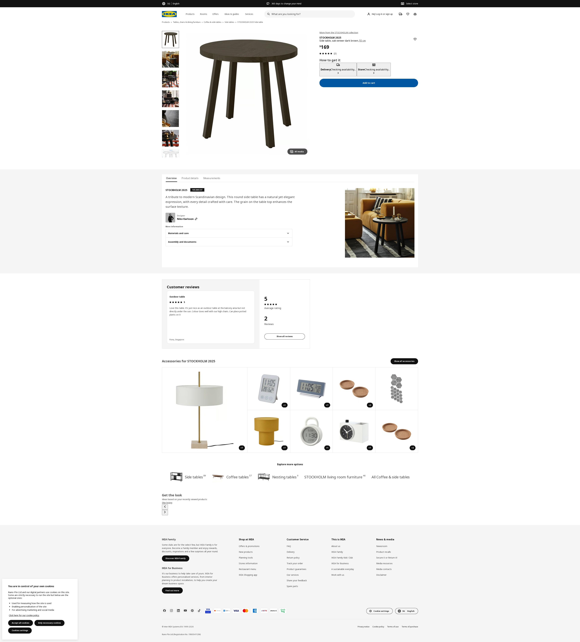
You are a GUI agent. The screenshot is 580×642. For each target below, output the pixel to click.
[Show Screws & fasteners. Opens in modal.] (396, 388)
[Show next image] (304, 94)
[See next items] (165, 512)
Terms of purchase (410, 626)
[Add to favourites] (415, 39)
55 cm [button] (362, 40)
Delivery (291, 551)
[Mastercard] (245, 610)
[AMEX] (255, 610)
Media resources (384, 563)
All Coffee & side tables (391, 476)
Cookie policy (378, 626)
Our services (293, 574)
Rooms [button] (203, 14)
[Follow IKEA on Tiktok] (199, 610)
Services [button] (249, 14)
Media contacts (384, 569)
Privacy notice (363, 626)
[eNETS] (264, 610)
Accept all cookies (20, 623)
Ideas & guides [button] (231, 14)
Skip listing (167, 502)
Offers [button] (215, 14)
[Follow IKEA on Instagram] (171, 610)
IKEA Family (337, 551)
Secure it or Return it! (386, 557)
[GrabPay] (283, 610)
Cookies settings (20, 630)
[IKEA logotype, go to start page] (169, 14)
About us (335, 546)
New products (246, 551)
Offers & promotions (249, 546)
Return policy (293, 557)
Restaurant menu (247, 569)
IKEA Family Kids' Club (342, 557)
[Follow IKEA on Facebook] (164, 610)
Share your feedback (297, 580)
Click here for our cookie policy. (24, 615)
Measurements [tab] (211, 178)
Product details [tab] (190, 178)
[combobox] (308, 14)
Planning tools (246, 557)
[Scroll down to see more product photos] (170, 157)
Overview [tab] (171, 178)
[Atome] (273, 610)
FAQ (289, 546)
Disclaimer (381, 574)
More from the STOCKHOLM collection (338, 32)
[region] (247, 94)
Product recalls (383, 551)
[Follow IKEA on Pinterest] (192, 610)
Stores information (248, 563)
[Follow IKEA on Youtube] (185, 610)
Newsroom (381, 546)
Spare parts (292, 586)
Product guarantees (296, 569)
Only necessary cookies (49, 623)
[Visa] (236, 610)
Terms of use (393, 626)
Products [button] (190, 14)
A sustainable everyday (342, 569)
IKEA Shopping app (248, 574)
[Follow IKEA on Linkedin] (178, 610)
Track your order (295, 563)
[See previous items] (165, 507)
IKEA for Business (340, 563)
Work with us (337, 574)
